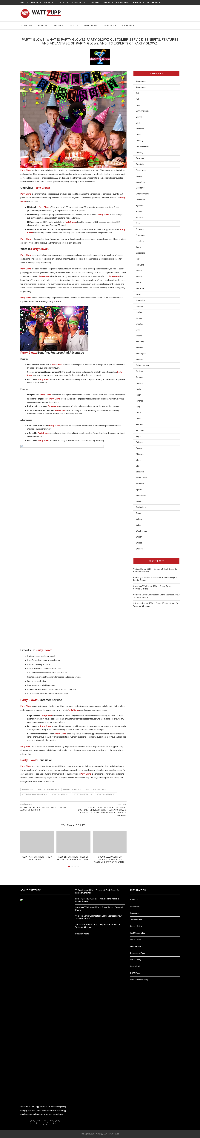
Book (138, 123)
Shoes (138, 460)
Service (139, 448)
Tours (138, 513)
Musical (139, 359)
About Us (24, 3)
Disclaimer (95, 3)
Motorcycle (141, 353)
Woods (139, 543)
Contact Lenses (142, 146)
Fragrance (140, 235)
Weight (139, 537)
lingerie (139, 336)
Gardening (140, 253)
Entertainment (91, 25)
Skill (137, 466)
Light (138, 330)
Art (137, 93)
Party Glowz (42, 187)
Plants (138, 419)
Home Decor (141, 288)
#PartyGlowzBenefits (72, 789)
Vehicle (139, 519)
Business (42, 25)
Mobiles (139, 347)
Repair (139, 436)
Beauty (139, 117)
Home (138, 282)
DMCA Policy (108, 3)
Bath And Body (142, 111)
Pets (138, 407)
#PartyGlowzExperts (60, 794)
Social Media (128, 25)
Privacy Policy (136, 926)
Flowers (139, 217)
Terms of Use (136, 920)
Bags (138, 105)
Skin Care (140, 472)
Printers (139, 424)
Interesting (110, 25)
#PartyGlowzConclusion (96, 789)
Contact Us (49, 3)
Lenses (139, 318)
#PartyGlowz (27, 789)
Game (138, 247)
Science (139, 442)
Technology (26, 25)
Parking (139, 383)
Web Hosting (141, 531)
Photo (138, 413)
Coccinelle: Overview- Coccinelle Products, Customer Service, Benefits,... (110, 859)
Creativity (58, 25)
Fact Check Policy (154, 3)
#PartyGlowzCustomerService (34, 794)
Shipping (140, 454)
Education (140, 182)
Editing (139, 176)
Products (140, 430)
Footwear (140, 229)
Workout (139, 549)
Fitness (139, 211)
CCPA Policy (36, 3)
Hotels (138, 294)
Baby (138, 99)
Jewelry (139, 306)
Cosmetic (140, 158)
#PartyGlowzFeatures (83, 794)
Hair (137, 259)
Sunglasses (141, 495)
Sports (139, 489)
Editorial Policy (123, 3)
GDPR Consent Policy (139, 980)
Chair (138, 135)
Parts (138, 389)
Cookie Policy (62, 3)
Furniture (140, 241)
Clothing (139, 140)
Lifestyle (73, 25)
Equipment (140, 200)
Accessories (141, 81)
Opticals (139, 371)
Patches (139, 401)
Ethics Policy (138, 3)
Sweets (139, 501)
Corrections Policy (79, 3)
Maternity (140, 342)
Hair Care (140, 265)
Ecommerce (141, 170)
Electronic (140, 188)
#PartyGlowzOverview (106, 794)
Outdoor (139, 377)
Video (138, 525)
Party (138, 395)
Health (139, 271)
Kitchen (139, 312)
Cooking (139, 152)
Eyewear (140, 205)
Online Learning (142, 365)
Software (140, 484)
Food (138, 223)
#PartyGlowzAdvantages (48, 789)
